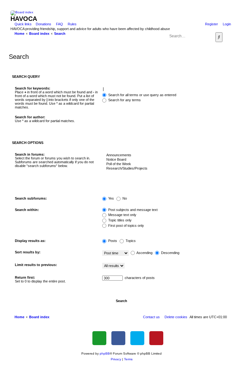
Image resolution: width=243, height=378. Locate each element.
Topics (130, 241)
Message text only (121, 215)
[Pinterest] (156, 338)
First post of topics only (125, 225)
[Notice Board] (165, 160)
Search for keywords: (32, 88)
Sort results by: (27, 252)
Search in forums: (30, 154)
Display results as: (30, 241)
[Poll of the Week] (165, 164)
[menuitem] (42, 24)
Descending (169, 253)
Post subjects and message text (132, 210)
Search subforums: (31, 198)
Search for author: (30, 117)
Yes (110, 198)
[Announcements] (165, 155)
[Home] (125, 12)
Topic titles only (119, 220)
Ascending (144, 253)
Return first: (25, 277)
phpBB (105, 353)
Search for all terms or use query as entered (141, 95)
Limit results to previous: (36, 265)
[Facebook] (118, 338)
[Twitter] (137, 338)
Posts (112, 241)
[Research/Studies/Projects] (165, 168)
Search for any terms (124, 100)
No (124, 198)
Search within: (27, 210)
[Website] (99, 338)
